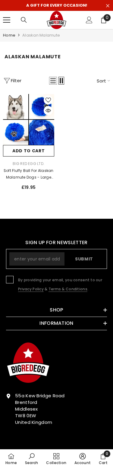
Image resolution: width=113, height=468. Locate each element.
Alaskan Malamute (41, 35)
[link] (31, 458)
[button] (53, 81)
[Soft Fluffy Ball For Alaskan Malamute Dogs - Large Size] (28, 119)
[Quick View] (48, 110)
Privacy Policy (31, 289)
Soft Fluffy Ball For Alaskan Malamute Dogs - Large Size (29, 174)
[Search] (23, 20)
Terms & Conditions (68, 289)
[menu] (6, 20)
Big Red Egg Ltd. (28, 163)
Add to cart (28, 151)
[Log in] (89, 20)
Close (107, 6)
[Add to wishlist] (48, 100)
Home (9, 35)
